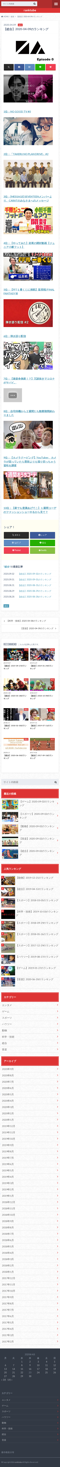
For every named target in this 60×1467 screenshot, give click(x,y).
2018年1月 (8, 1271)
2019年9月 (8, 1145)
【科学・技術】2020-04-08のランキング (26, 621)
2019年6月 (8, 1164)
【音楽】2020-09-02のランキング (36, 840)
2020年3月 (8, 1107)
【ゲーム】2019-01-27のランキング (36, 967)
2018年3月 (8, 1259)
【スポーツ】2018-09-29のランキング (37, 922)
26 (54, 1372)
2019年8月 (8, 1151)
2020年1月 (8, 1119)
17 (38, 1369)
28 (13, 1376)
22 (22, 1372)
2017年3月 (8, 1335)
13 (5, 1369)
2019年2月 (8, 1189)
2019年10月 (8, 1138)
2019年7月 (8, 1157)
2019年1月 (8, 1195)
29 (22, 1376)
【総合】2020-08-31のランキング (34, 585)
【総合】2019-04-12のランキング (34, 888)
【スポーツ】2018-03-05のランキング (37, 900)
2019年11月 (8, 1132)
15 (22, 1369)
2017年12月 (8, 1278)
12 (54, 1365)
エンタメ (7, 1005)
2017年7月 (8, 1309)
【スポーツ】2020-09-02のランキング (36, 815)
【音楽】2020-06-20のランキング (34, 979)
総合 (7, 566)
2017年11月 (8, 1284)
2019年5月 (8, 1170)
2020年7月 (8, 1081)
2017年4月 (8, 1328)
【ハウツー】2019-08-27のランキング (37, 956)
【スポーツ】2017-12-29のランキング (37, 945)
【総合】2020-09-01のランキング (34, 579)
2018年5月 (8, 1246)
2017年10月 (8, 1290)
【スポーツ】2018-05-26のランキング (37, 934)
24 (38, 1372)
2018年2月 (8, 1265)
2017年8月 (8, 1303)
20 (5, 1372)
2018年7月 (8, 1233)
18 (46, 1369)
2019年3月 (8, 1183)
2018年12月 (8, 1202)
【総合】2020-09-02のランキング (34, 573)
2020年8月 (8, 1075)
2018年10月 (8, 1214)
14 (13, 1369)
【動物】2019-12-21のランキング (34, 877)
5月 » (10, 1379)
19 (54, 1369)
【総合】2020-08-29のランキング (34, 591)
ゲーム (5, 1011)
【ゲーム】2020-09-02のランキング (36, 803)
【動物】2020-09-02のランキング (36, 828)
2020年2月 (8, 1113)
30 (30, 1376)
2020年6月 (8, 1087)
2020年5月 (8, 1094)
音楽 (4, 1049)
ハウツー (7, 1024)
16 (30, 1369)
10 (38, 1365)
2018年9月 (8, 1221)
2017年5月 (8, 1322)
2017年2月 (8, 1341)
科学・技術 (8, 1036)
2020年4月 (8, 1100)
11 (46, 1365)
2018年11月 (8, 1208)
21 (13, 1372)
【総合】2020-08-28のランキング (34, 596)
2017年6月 (8, 1316)
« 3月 (3, 1379)
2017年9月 (8, 1297)
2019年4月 (8, 1176)
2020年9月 (8, 1068)
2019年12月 (8, 1126)
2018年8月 (8, 1227)
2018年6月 (8, 1240)
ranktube (30, 10)
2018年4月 (8, 1252)
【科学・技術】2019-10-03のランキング (37, 913)
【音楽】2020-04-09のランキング (36, 628)
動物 (4, 1030)
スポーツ (7, 1017)
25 (46, 1372)
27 (5, 1376)
